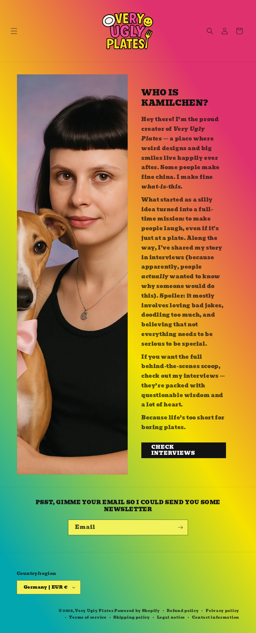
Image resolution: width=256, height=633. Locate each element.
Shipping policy (131, 617)
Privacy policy (222, 611)
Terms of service (87, 617)
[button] (14, 31)
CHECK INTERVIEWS (173, 450)
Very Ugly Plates (94, 611)
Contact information (215, 617)
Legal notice (171, 617)
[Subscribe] (180, 527)
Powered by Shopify (137, 611)
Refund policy (183, 611)
